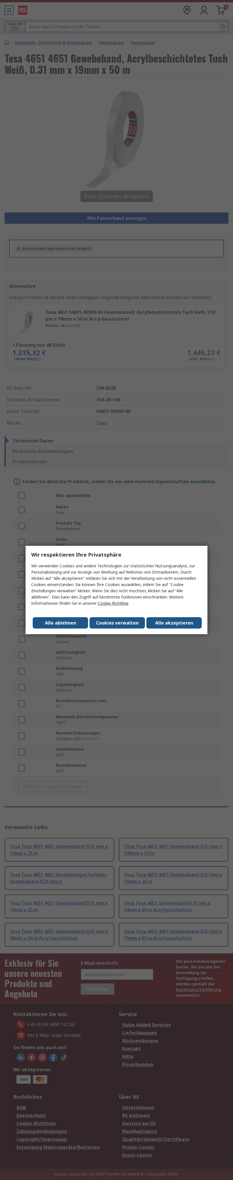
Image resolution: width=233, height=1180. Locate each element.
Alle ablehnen (60, 623)
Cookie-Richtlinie (113, 603)
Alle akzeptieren (174, 623)
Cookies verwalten (117, 623)
